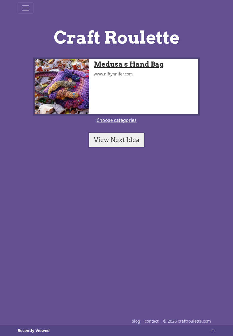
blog (136, 321)
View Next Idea (117, 140)
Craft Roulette (117, 37)
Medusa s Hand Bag (129, 64)
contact (152, 321)
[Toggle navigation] (26, 8)
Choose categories (117, 120)
